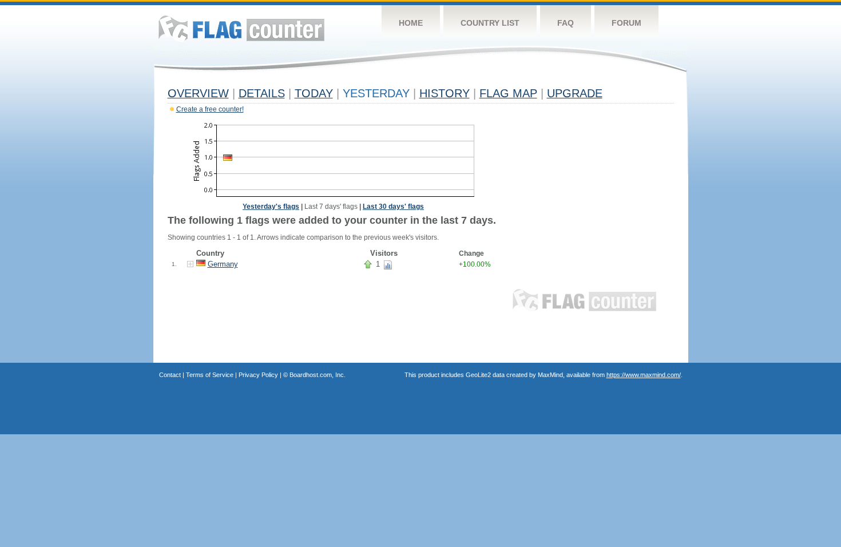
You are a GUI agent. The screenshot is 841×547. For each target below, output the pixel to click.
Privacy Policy (258, 374)
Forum (626, 22)
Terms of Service (209, 374)
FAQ (565, 22)
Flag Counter (241, 28)
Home (411, 22)
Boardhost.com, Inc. (317, 374)
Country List (490, 22)
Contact (170, 374)
